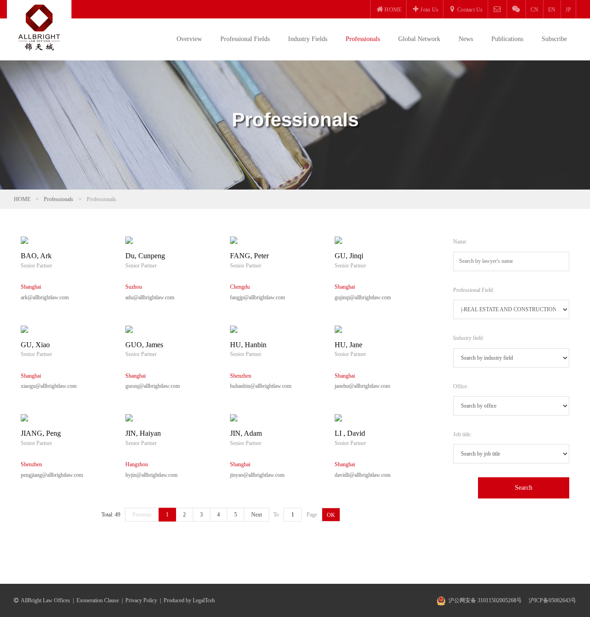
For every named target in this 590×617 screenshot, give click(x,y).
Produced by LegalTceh (189, 600)
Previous (142, 514)
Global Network (419, 39)
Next (256, 514)
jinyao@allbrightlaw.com (257, 475)
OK (331, 515)
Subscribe (554, 39)
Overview (189, 39)
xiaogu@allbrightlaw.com (49, 386)
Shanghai (31, 287)
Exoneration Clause (98, 600)
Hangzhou (136, 464)
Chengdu (240, 287)
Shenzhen (240, 376)
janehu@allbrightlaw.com (362, 386)
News (466, 39)
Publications (507, 39)
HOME (22, 199)
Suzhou (133, 287)
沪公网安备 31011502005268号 (485, 600)
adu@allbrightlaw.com (149, 297)
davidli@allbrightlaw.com (362, 475)
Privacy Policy (141, 600)
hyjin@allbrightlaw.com (151, 475)
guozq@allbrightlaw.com (152, 386)
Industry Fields (307, 39)
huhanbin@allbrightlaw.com (260, 386)
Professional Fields (245, 39)
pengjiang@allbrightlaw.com (52, 475)
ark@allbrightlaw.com (45, 297)
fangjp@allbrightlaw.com (257, 297)
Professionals (363, 39)
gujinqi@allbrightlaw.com (363, 297)
